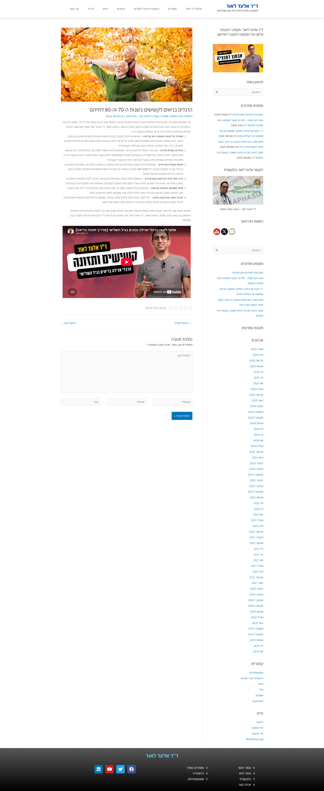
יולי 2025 (258, 372)
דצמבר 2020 (256, 588)
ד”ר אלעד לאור (144, 169)
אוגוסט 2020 (256, 611)
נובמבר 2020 (256, 594)
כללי (261, 689)
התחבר (259, 722)
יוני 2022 (258, 509)
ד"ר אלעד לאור (242, 6)
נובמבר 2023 (256, 468)
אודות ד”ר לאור (194, 9)
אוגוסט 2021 (256, 543)
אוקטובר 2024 (255, 412)
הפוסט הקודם (183, 323)
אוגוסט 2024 (256, 423)
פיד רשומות (257, 727)
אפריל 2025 (257, 389)
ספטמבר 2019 (255, 634)
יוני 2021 (258, 554)
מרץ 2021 (258, 571)
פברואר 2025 (256, 394)
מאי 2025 (258, 383)
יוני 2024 (258, 434)
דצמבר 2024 (256, 406)
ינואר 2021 (257, 583)
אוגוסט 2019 (256, 640)
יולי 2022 (258, 503)
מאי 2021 (258, 560)
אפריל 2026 (257, 349)
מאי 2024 (258, 440)
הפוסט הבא (68, 323)
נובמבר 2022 (256, 486)
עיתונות (121, 9)
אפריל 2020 (257, 617)
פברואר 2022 (256, 531)
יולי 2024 (258, 429)
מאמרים (172, 9)
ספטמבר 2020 (255, 605)
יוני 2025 (258, 377)
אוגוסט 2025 (256, 366)
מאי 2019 (258, 651)
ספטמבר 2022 (255, 491)
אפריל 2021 (257, 566)
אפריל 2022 (257, 520)
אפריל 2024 (257, 446)
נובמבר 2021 (256, 537)
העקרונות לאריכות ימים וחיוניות (247, 114)
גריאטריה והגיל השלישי (146, 9)
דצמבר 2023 (256, 463)
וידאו (105, 9)
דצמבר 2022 (256, 480)
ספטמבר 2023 (255, 474)
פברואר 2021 (256, 577)
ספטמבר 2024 (255, 417)
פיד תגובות (257, 733)
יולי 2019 (258, 645)
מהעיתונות (257, 701)
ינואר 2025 (257, 400)
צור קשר (74, 9)
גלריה (91, 9)
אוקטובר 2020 (255, 600)
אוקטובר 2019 (255, 628)
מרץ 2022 (258, 526)
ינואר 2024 (257, 457)
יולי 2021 (258, 548)
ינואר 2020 (257, 623)
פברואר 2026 (256, 360)
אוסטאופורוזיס (256, 672)
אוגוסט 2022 (256, 497)
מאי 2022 (258, 514)
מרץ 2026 (258, 354)
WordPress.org (254, 739)
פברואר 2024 (256, 451)
